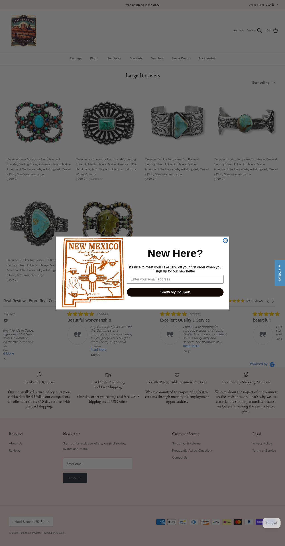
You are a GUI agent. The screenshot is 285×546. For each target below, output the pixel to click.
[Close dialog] (225, 240)
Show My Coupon (175, 292)
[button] (280, 273)
